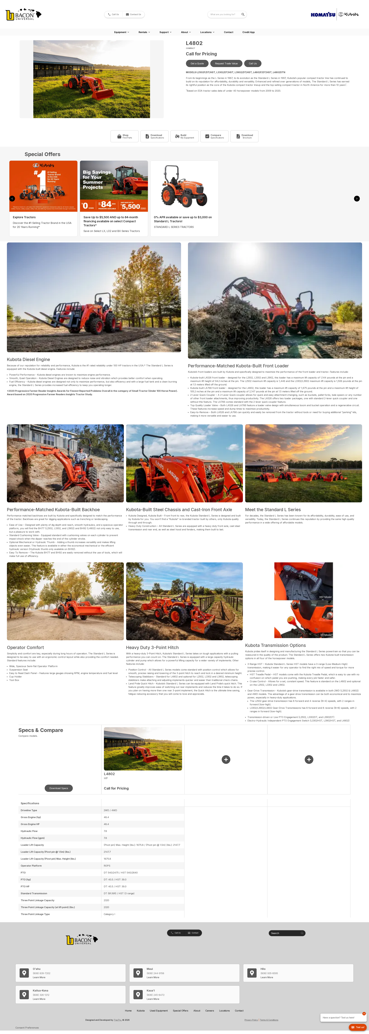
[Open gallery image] (92, 79)
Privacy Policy (251, 1020)
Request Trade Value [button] (226, 63)
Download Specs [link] (58, 788)
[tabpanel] (101, 79)
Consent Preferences (27, 1027)
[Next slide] (357, 198)
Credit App (248, 32)
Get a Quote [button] (197, 63)
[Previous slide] (12, 198)
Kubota (141, 1010)
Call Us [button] (253, 63)
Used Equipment (159, 1010)
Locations (224, 1010)
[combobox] (227, 14)
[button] (113, 14)
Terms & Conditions (269, 1020)
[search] (243, 14)
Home (128, 1010)
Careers (209, 1010)
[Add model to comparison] (226, 759)
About (196, 1010)
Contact (228, 32)
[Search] (302, 933)
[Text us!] (358, 1027)
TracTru (117, 1020)
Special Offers (180, 1010)
